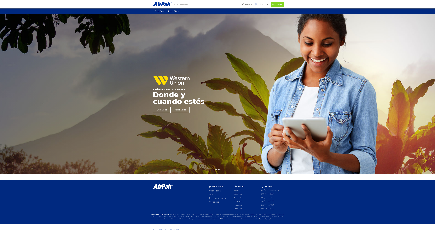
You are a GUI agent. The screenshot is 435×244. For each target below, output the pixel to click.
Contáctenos (214, 202)
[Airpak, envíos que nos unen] (179, 187)
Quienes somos (215, 191)
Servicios (212, 195)
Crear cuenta (277, 4)
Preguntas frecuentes (217, 198)
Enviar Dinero (160, 11)
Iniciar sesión (262, 4)
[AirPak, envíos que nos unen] (170, 4)
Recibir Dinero (173, 11)
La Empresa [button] (246, 4)
